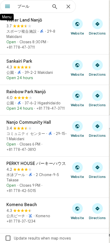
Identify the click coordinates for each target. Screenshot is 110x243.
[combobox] (32, 6)
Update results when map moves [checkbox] (38, 238)
